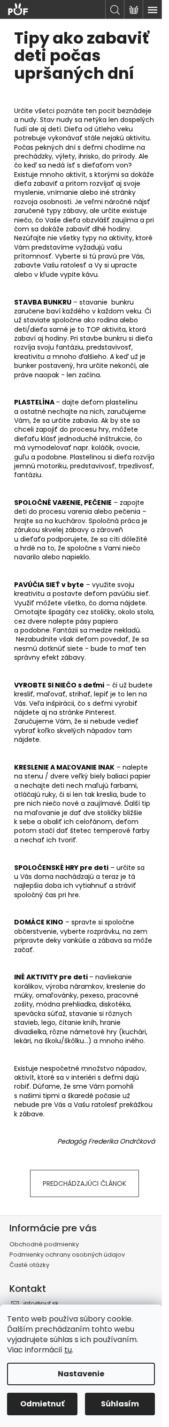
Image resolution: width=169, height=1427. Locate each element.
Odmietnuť (42, 1403)
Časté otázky (29, 1264)
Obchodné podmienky (44, 1244)
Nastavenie (81, 1373)
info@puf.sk (41, 1303)
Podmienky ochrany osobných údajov (67, 1254)
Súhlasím (120, 1403)
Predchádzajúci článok (84, 1183)
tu (68, 1349)
